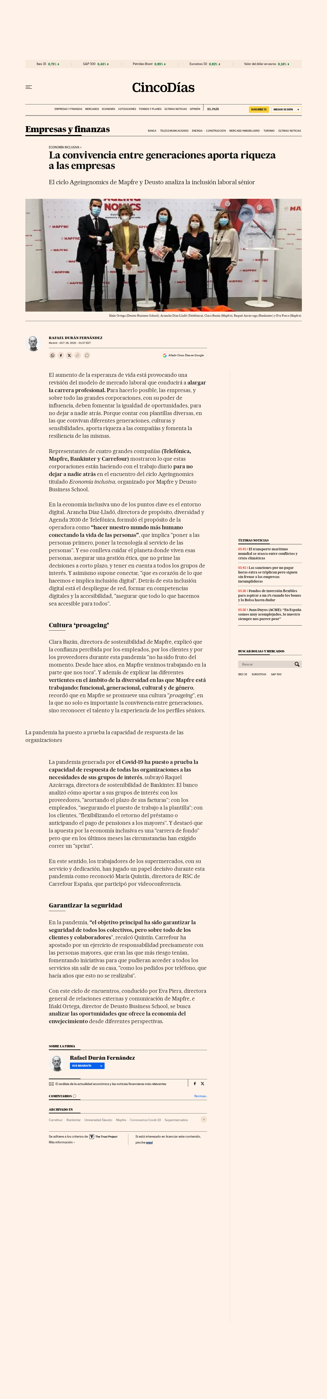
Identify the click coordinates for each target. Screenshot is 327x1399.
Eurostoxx (259, 674)
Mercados (92, 109)
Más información (61, 1142)
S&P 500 (89, 64)
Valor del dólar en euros (260, 64)
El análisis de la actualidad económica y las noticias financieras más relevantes (111, 1084)
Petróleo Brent (142, 64)
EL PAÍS (211, 107)
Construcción (216, 130)
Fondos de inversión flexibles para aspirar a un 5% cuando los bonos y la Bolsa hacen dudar (269, 595)
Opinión (195, 109)
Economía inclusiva (64, 147)
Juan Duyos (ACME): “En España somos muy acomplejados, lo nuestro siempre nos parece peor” (269, 614)
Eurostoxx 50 (198, 64)
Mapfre (121, 1120)
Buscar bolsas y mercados (261, 651)
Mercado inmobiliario (244, 130)
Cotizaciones (127, 109)
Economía (108, 109)
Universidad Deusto (98, 1120)
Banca (152, 130)
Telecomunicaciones (174, 130)
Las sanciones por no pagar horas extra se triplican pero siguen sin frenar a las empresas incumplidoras (267, 574)
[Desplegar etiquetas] (204, 1119)
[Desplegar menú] (28, 87)
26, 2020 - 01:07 (75, 343)
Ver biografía (81, 1065)
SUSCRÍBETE (259, 109)
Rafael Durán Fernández (75, 338)
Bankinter (74, 1120)
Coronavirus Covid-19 (145, 1120)
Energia (197, 130)
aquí (149, 1142)
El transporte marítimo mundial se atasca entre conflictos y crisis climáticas (268, 553)
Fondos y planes (150, 109)
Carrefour (56, 1120)
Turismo (269, 130)
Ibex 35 (41, 64)
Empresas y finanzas (68, 109)
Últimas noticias (175, 109)
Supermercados (176, 1120)
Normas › (200, 1096)
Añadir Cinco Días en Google (186, 355)
